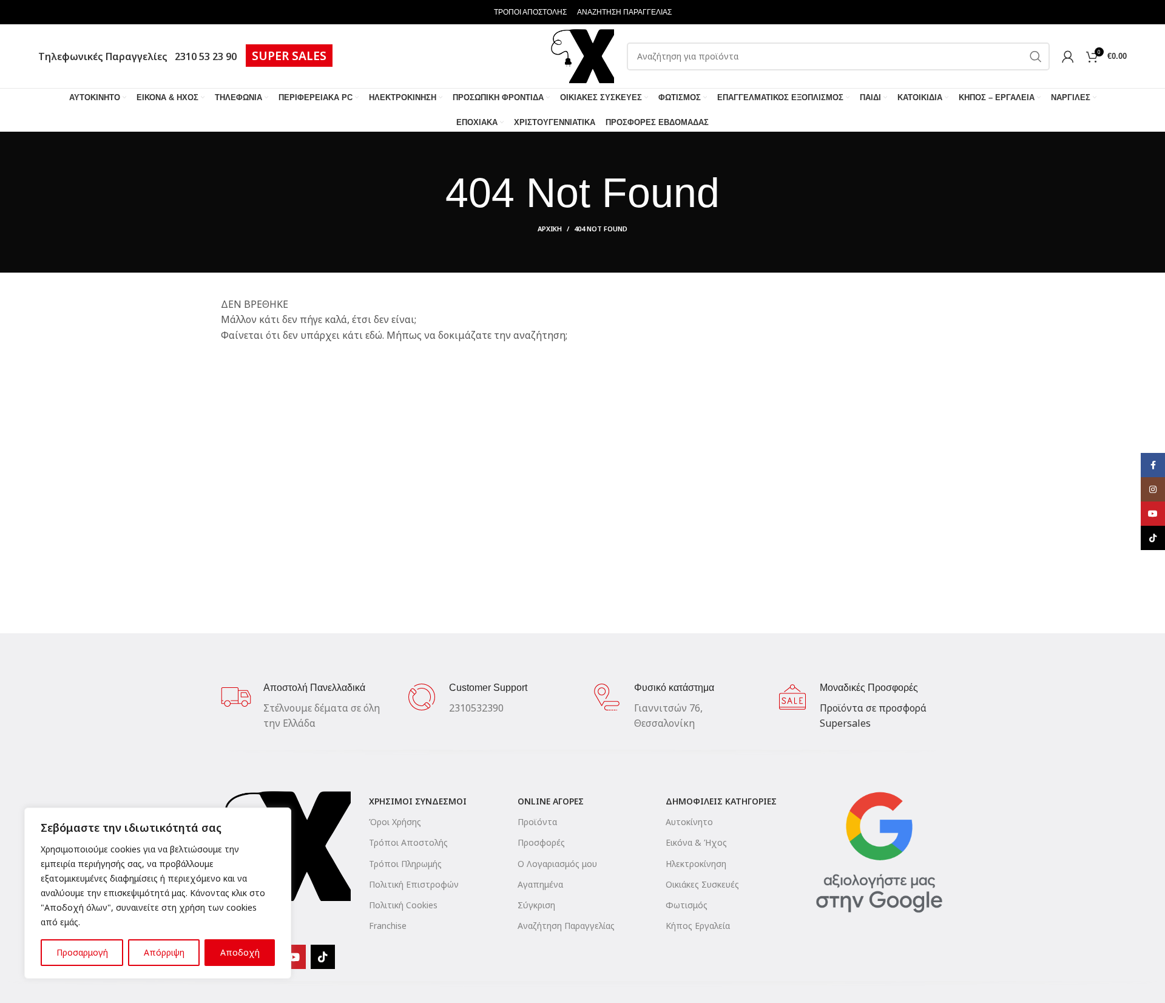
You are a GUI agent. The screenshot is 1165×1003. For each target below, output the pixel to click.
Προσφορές (541, 842)
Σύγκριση (536, 905)
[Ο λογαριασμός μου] (1068, 56)
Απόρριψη (164, 952)
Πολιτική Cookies (403, 905)
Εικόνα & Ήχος (696, 842)
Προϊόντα (537, 822)
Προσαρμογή (82, 952)
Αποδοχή (240, 952)
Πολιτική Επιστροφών (414, 884)
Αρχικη (550, 228)
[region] (157, 893)
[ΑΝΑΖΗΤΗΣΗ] (1036, 56)
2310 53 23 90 (203, 56)
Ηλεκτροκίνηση (696, 863)
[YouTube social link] (294, 957)
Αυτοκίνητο (689, 822)
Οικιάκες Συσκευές (702, 884)
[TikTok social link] (323, 957)
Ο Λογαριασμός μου (557, 863)
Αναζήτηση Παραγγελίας (566, 925)
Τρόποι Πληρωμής (405, 863)
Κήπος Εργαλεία (698, 925)
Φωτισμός (686, 905)
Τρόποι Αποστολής (408, 842)
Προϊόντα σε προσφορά (873, 708)
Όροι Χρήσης (395, 822)
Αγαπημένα (540, 884)
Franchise (388, 925)
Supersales (845, 723)
